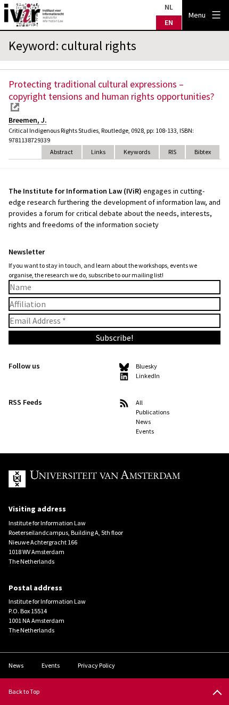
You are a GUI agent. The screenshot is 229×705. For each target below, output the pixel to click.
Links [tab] (98, 152)
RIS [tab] (172, 152)
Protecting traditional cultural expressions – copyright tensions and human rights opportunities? (111, 90)
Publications (152, 412)
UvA (106, 478)
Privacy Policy (96, 665)
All (139, 402)
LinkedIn (148, 376)
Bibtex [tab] (202, 152)
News (143, 422)
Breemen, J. (28, 120)
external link (15, 107)
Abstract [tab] (61, 152)
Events (145, 431)
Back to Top (24, 691)
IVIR (34, 15)
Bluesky (146, 366)
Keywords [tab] (137, 152)
